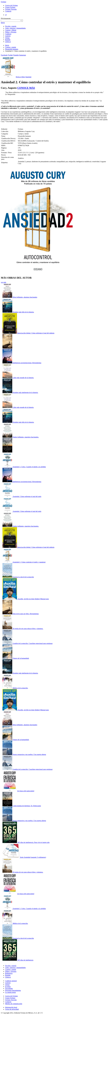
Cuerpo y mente (10, 47)
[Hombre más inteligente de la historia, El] (7, 392)
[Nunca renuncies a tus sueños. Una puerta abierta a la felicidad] (7, 754)
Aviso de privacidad (12, 1009)
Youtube (16, 55)
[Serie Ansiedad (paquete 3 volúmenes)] (11, 857)
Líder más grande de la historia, (23, 378)
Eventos (8, 986)
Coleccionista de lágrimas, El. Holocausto (27, 806)
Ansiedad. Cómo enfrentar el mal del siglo (27, 496)
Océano (3, 2)
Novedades (9, 988)
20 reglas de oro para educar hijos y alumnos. (28, 628)
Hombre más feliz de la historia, (23, 312)
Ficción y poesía (10, 26)
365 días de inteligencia (25, 960)
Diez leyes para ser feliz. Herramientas (26, 614)
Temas (7, 38)
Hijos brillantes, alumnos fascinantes (25, 297)
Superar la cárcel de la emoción (23, 577)
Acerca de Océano (11, 5)
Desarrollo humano (11, 49)
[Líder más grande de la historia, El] (7, 378)
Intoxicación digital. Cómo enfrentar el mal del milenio (35, 333)
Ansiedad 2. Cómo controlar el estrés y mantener (29, 562)
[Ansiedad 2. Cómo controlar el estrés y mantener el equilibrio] (7, 562)
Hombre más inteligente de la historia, (25, 392)
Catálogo (8, 34)
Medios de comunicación (13, 1004)
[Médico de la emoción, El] (7, 688)
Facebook (4, 55)
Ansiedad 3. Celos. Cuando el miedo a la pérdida (29, 467)
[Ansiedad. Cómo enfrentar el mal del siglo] (7, 496)
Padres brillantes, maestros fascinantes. (26, 437)
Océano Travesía (11, 9)
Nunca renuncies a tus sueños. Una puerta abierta (29, 754)
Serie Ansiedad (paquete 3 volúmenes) (33, 857)
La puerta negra (10, 992)
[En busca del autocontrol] (9, 791)
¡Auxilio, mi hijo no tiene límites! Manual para (33, 599)
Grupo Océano (10, 7)
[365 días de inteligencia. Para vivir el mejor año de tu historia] (9, 842)
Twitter (10, 55)
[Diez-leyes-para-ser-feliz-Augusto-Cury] (7, 348)
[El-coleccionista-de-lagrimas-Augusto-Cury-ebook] (7, 452)
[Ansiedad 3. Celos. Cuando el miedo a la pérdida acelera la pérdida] (7, 467)
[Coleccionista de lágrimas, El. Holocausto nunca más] (7, 806)
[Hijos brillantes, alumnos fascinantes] (7, 297)
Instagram (22, 55)
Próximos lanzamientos (13, 990)
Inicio (3, 23)
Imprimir (28, 77)
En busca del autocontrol (25, 791)
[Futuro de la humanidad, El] (7, 658)
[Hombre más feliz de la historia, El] (7, 312)
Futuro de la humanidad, (21, 658)
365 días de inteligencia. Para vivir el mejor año (33, 842)
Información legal (11, 1007)
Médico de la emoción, (20, 688)
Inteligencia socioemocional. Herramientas (27, 363)
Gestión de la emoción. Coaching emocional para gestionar (33, 643)
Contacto (8, 11)
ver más (3, 282)
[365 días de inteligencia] (9, 960)
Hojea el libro (20, 77)
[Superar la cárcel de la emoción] (7, 577)
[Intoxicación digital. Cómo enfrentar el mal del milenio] (9, 333)
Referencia (8, 973)
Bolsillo (7, 40)
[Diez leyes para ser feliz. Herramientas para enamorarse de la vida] (7, 614)
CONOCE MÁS (26, 87)
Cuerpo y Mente (10, 30)
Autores (8, 36)
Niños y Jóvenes (10, 32)
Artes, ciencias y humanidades (15, 28)
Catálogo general (11, 981)
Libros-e (8, 42)
